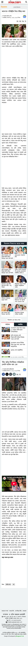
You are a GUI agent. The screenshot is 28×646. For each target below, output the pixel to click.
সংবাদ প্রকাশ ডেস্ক (7, 16)
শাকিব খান (8, 584)
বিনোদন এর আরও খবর (14, 320)
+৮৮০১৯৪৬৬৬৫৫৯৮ (16, 620)
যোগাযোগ (24, 611)
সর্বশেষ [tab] (7, 324)
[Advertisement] (14, 62)
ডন (13, 584)
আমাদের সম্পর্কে (5, 611)
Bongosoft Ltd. (20, 636)
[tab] (7, 324)
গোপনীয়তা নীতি (18, 611)
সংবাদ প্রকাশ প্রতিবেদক (8, 369)
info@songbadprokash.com (14, 622)
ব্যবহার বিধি (11, 611)
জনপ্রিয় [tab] (20, 324)
